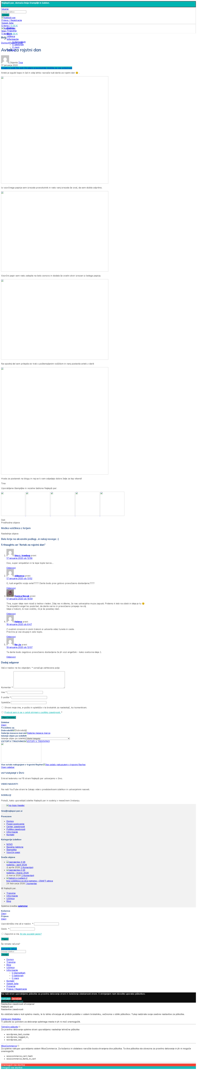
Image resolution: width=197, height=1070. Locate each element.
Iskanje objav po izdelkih (13, 738)
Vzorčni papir (13, 852)
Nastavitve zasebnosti (12, 1001)
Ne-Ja (17, 644)
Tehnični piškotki (9, 1026)
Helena (18, 621)
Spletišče (5, 702)
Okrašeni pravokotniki (35, 68)
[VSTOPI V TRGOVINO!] (37, 741)
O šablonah (18, 44)
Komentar (7, 687)
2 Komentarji (27, 867)
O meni (15, 978)
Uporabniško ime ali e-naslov (17, 923)
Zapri (3, 725)
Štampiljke (11, 849)
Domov (4, 42)
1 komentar (31, 883)
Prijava (5, 939)
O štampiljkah (18, 972)
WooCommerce (9, 1046)
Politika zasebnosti (15, 829)
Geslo (5, 928)
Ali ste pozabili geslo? (31, 934)
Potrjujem (6, 998)
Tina (20, 62)
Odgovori (11, 567)
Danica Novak (21, 596)
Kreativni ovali (15, 42)
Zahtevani (6, 1019)
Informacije (12, 832)
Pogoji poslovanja (15, 824)
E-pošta (6, 697)
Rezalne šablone (14, 847)
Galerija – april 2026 (16, 864)
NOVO (9, 844)
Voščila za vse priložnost (59, 68)
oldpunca (19, 575)
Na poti (20, 68)
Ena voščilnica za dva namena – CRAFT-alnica (29, 880)
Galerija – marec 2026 (17, 872)
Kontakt (10, 834)
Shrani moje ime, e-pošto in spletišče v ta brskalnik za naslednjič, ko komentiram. (45, 707)
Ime (4, 692)
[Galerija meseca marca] (37, 733)
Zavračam (16, 998)
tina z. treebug (22, 555)
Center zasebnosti (15, 826)
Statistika (16, 1019)
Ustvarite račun (9, 948)
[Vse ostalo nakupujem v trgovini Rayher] (64, 764)
